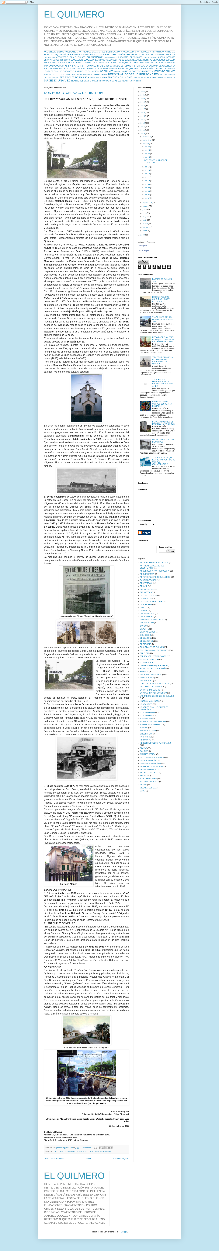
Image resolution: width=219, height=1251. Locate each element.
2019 (142, 102)
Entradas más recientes (54, 1159)
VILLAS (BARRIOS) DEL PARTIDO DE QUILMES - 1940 (162, 319)
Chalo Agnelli (142, 246)
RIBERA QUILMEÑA (98, 77)
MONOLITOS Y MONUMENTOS (138, 71)
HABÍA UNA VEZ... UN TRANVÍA (153, 63)
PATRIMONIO (88, 75)
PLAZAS (163, 75)
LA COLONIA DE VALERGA (159, 66)
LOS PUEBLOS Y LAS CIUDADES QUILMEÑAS (63, 71)
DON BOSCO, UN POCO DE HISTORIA (73, 93)
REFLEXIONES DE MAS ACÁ (74, 77)
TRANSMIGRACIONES (105, 81)
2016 (142, 113)
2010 (142, 134)
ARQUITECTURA (158, 52)
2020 (142, 99)
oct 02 (147, 198)
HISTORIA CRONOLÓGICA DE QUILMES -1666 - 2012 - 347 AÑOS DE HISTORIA (163, 339)
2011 (142, 130)
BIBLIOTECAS (131, 55)
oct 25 (147, 150)
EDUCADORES (90, 60)
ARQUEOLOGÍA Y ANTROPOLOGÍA (136, 52)
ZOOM (138, 81)
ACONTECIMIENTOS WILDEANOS (61, 52)
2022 (142, 92)
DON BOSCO (65, 60)
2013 (142, 123)
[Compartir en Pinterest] (111, 1147)
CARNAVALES (159, 54)
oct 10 (147, 181)
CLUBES (81, 57)
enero (145, 231)
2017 (142, 109)
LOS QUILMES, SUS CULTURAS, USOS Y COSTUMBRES (161, 299)
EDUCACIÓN (76, 60)
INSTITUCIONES (88, 66)
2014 (142, 120)
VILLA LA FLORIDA (129, 81)
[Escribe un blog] (103, 1147)
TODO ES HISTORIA (88, 81)
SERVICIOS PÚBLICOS (166, 77)
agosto (146, 206)
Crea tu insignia (143, 251)
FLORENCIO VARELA (82, 63)
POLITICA (171, 75)
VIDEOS (118, 81)
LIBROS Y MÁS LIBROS (150, 68)
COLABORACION (95, 57)
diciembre (147, 137)
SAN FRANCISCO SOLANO (145, 77)
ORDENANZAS (76, 75)
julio (144, 210)
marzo (145, 224)
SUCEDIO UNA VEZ (57, 80)
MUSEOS (48, 75)
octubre (146, 144)
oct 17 (147, 167)
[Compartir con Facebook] (108, 1147)
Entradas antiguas (120, 1159)
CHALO (73, 57)
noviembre (147, 140)
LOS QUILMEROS (91, 71)
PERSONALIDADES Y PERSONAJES (133, 74)
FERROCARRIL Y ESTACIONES (58, 63)
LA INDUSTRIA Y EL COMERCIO (81, 68)
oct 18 (147, 157)
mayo (145, 217)
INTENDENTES (103, 66)
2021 (142, 95)
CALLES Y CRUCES (145, 54)
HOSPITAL (171, 63)
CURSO (161, 57)
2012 (142, 127)
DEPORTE (170, 57)
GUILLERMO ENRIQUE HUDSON (121, 62)
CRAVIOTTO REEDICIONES (130, 57)
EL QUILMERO (74, 14)
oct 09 (147, 184)
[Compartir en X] (105, 1147)
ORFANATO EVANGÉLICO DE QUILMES (163, 441)
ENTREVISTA (103, 60)
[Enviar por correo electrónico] (100, 1147)
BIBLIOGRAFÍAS (118, 55)
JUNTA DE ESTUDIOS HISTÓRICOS (127, 66)
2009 (142, 235)
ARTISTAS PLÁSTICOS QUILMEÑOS (155, 577)
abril (145, 220)
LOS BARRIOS (169, 69)
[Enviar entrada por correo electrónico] (95, 1148)
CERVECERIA (62, 57)
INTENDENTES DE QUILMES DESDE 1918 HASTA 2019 (162, 404)
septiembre (147, 203)
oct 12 (147, 174)
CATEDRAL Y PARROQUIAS (151, 601)
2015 (142, 116)
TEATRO (75, 81)
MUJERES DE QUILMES (163, 71)
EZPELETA (170, 60)
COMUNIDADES (111, 57)
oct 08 (147, 188)
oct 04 (147, 195)
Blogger (124, 1232)
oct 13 (147, 170)
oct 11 (147, 177)
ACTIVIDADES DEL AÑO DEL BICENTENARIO (99, 52)
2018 (142, 106)
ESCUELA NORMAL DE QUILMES (149, 60)
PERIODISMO (100, 74)
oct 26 (147, 147)
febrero (146, 227)
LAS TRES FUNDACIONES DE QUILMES (118, 68)
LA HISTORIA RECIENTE (150, 690)
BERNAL (106, 54)
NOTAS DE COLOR (61, 75)
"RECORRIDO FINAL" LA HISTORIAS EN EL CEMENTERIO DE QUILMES (162, 360)
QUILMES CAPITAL (51, 77)
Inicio (88, 1159)
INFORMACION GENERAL (61, 65)
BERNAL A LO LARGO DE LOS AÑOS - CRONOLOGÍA (163, 423)
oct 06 (147, 191)
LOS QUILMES (106, 71)
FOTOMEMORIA (98, 63)
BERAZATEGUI (94, 54)
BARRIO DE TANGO (78, 55)
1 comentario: (86, 1148)
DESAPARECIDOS (51, 60)
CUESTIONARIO (150, 57)
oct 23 (147, 154)
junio (145, 213)
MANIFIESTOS (119, 71)
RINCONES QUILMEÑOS (120, 77)
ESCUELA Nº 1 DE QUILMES (121, 60)
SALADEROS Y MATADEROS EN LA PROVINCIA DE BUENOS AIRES (162, 383)
